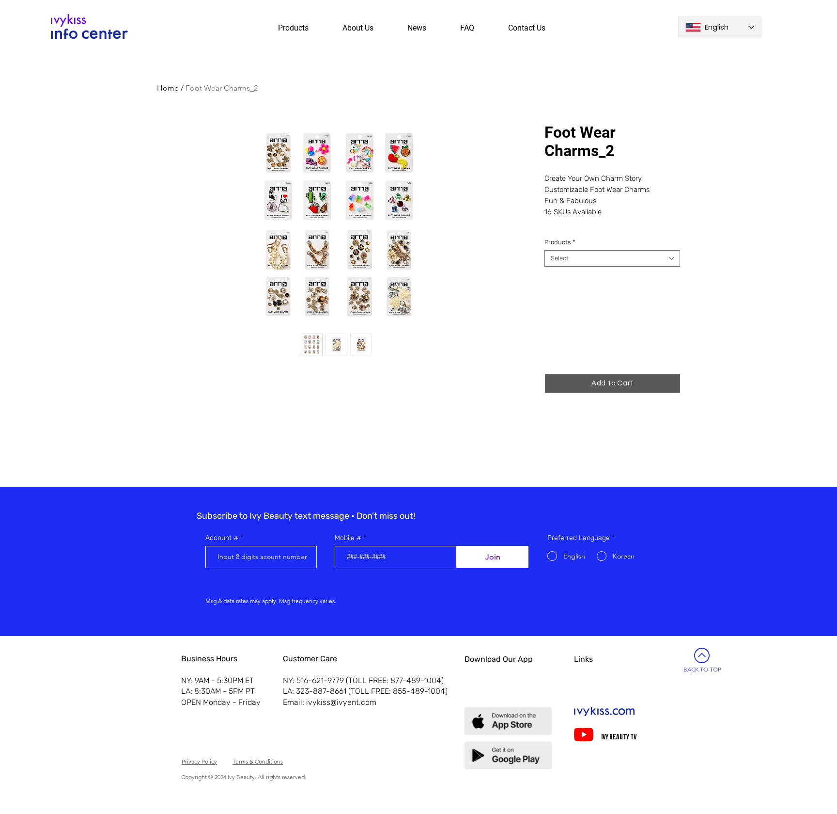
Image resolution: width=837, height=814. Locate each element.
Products (559, 242)
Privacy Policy (199, 761)
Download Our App (499, 659)
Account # (221, 538)
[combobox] (612, 258)
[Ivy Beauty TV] (583, 734)
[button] (612, 383)
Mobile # (348, 538)
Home (168, 88)
